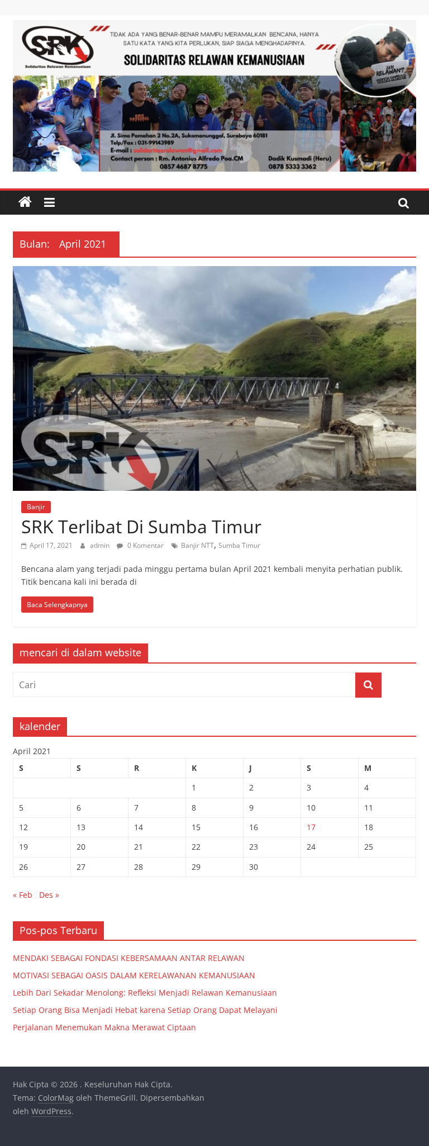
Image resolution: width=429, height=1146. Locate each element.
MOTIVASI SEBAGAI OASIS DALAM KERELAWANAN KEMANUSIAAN (134, 975)
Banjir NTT (197, 545)
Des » (49, 894)
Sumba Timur (239, 545)
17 (311, 827)
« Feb (22, 894)
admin (100, 545)
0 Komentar (145, 545)
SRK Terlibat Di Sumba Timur (141, 526)
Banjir (36, 507)
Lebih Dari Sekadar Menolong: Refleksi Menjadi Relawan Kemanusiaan (145, 992)
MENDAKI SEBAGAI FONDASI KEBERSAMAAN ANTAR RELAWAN (129, 958)
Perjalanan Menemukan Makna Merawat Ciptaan (104, 1027)
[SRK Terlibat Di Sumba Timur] (214, 273)
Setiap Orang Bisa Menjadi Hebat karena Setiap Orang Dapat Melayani (145, 1010)
